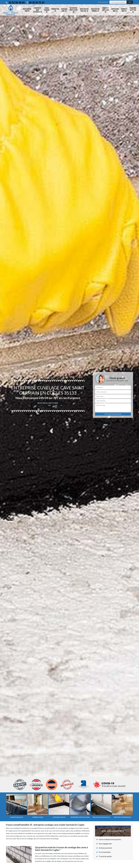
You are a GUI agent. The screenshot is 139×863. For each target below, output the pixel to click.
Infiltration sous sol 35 (84, 10)
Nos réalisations (47, 403)
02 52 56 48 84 (16, 2)
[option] (69, 431)
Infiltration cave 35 (27, 10)
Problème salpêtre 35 (133, 10)
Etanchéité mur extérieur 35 (37, 10)
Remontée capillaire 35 (105, 10)
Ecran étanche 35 (46, 10)
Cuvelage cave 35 (64, 10)
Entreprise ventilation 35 (73, 10)
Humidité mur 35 (124, 10)
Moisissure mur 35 (115, 10)
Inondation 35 (55, 10)
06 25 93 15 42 (36, 2)
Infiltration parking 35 (95, 10)
